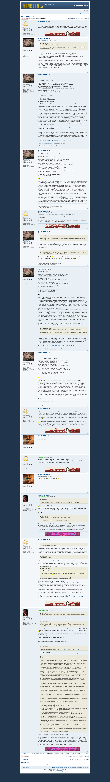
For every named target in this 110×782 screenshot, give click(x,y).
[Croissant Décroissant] (74, 753)
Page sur (75, 18)
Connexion (86, 13)
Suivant (86, 753)
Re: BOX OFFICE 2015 (44, 21)
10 (87, 18)
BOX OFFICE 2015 (27, 16)
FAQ (81, 13)
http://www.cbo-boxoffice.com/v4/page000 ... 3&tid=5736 (59, 140)
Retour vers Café (25, 759)
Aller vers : (72, 759)
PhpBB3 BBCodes (58, 770)
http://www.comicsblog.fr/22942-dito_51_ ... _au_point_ (71, 596)
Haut (87, 36)
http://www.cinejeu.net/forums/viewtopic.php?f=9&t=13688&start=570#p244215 (56, 507)
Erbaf (41, 437)
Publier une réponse (23, 18)
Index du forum (26, 767)
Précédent (24, 753)
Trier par (58, 753)
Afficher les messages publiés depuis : (38, 753)
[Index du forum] (33, 5)
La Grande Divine (43, 40)
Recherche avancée (84, 6)
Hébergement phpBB (61, 771)
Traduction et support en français (51, 771)
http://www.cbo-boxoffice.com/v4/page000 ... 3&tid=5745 (62, 345)
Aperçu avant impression (84, 10)
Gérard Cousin (42, 496)
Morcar (24, 27)
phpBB (50, 769)
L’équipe (53, 767)
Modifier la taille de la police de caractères (87, 10)
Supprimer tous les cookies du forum (62, 767)
